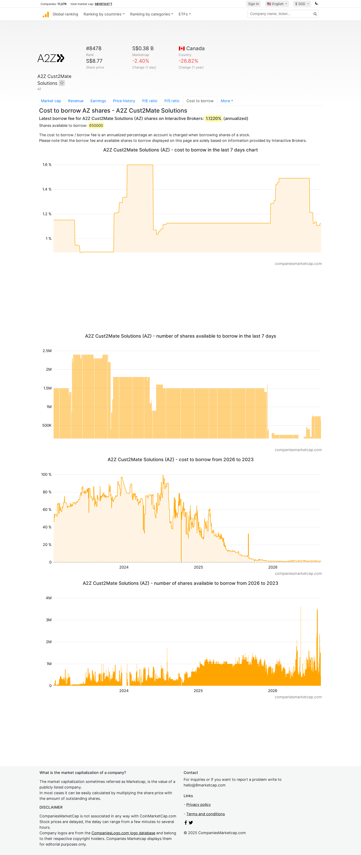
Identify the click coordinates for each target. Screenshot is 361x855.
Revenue (75, 101)
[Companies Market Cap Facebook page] (186, 823)
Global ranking (65, 14)
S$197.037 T (103, 4)
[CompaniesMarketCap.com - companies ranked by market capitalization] (46, 14)
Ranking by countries (103, 14)
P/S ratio (171, 101)
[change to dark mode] (316, 4)
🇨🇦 (192, 48)
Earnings (98, 101)
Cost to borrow (200, 101)
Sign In (253, 4)
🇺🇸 (275, 4)
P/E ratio (149, 101)
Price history (124, 101)
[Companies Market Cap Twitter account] (191, 823)
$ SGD (300, 4)
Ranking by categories (150, 14)
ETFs (183, 14)
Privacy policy (198, 804)
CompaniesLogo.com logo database (123, 833)
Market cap (51, 101)
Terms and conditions (205, 814)
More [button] (225, 101)
